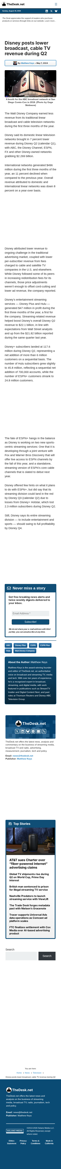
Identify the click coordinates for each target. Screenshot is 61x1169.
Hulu (8, 651)
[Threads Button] (33, 731)
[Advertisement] (31, 219)
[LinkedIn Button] (22, 731)
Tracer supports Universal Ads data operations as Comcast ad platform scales (28, 918)
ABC (8, 645)
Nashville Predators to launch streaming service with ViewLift (28, 897)
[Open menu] (56, 4)
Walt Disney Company (25, 651)
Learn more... (50, 21)
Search (9, 949)
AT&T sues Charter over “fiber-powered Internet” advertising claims (28, 863)
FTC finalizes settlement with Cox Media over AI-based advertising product (30, 930)
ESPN (33, 645)
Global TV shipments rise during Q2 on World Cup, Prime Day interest (29, 877)
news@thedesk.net (23, 755)
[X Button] (17, 731)
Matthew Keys (27, 63)
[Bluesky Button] (28, 731)
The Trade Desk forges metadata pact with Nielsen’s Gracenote (29, 907)
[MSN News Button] (38, 731)
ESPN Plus (45, 645)
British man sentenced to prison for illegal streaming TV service (29, 888)
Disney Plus (20, 645)
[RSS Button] (44, 731)
